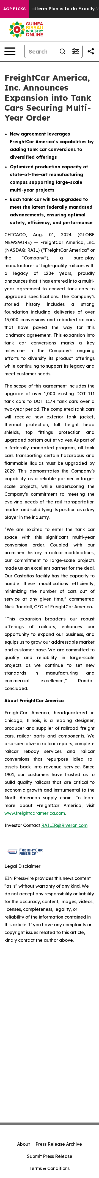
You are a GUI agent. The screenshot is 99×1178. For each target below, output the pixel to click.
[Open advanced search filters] (75, 51)
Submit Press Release (49, 1156)
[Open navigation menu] (9, 51)
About (23, 1144)
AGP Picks (14, 8)
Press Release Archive (58, 1144)
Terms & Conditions (49, 1168)
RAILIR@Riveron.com (64, 825)
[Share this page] (91, 51)
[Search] (62, 51)
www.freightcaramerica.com (34, 813)
